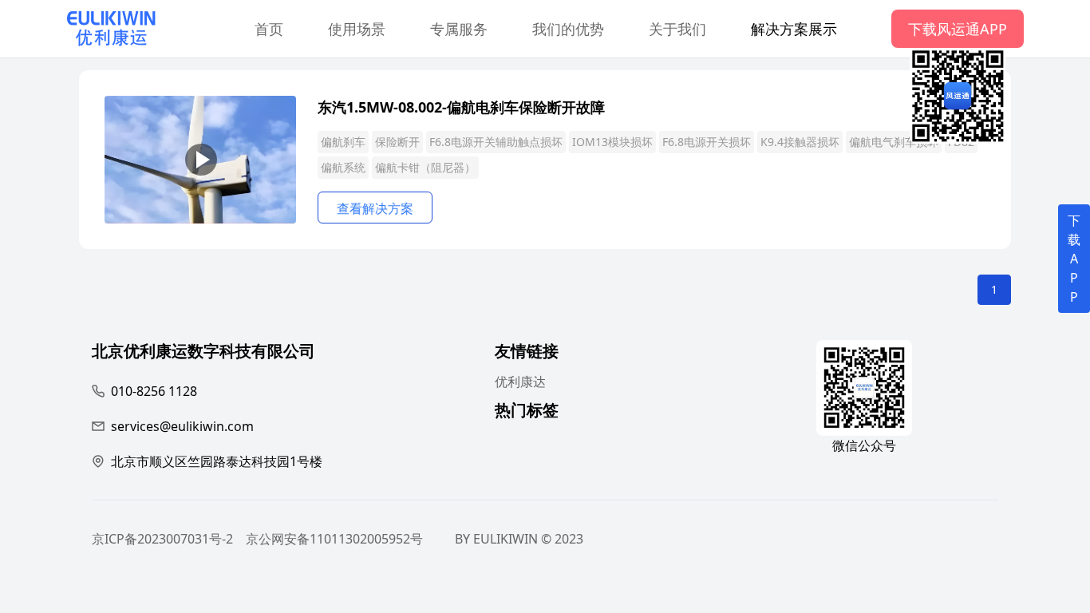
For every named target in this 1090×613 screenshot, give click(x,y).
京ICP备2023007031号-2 (162, 539)
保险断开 (397, 141)
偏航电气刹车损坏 (893, 141)
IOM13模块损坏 (612, 141)
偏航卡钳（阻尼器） (425, 167)
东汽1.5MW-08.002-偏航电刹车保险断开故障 (461, 107)
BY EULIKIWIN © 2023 (519, 539)
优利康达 (520, 381)
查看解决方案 (375, 208)
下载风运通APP (957, 28)
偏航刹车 (343, 141)
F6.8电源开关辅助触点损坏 (496, 141)
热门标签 (527, 412)
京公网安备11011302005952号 (334, 539)
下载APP (1074, 259)
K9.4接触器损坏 (799, 141)
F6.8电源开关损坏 (706, 141)
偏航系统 (343, 167)
